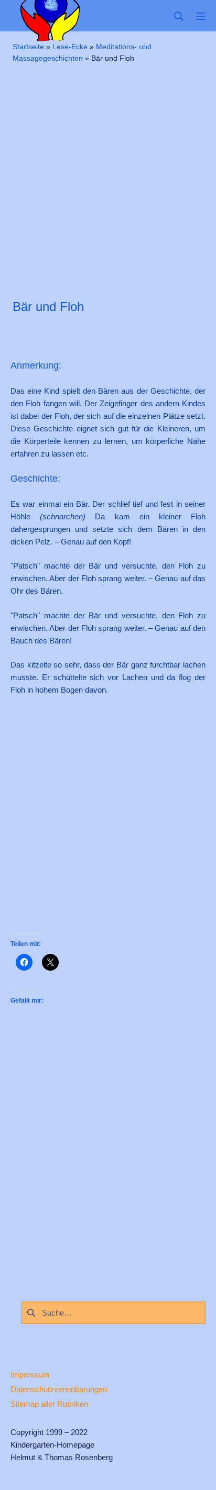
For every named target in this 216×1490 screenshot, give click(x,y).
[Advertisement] (108, 180)
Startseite (28, 46)
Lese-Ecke (70, 46)
